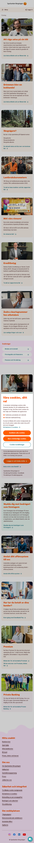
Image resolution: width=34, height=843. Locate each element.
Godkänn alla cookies (17, 433)
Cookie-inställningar (17, 445)
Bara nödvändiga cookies (17, 439)
